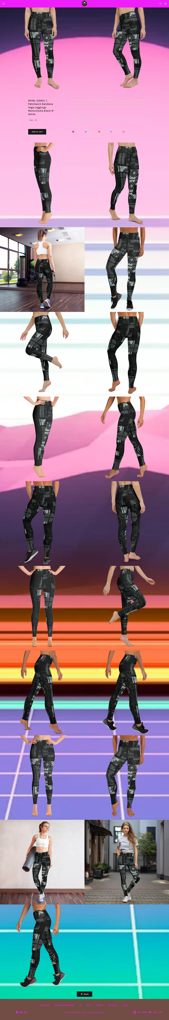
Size (31, 120)
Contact (99, 1005)
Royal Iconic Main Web (65, 1005)
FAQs (88, 1005)
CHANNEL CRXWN (79, 1012)
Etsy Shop (45, 1005)
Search (125, 1005)
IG (81, 1005)
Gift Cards (112, 1005)
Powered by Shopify (96, 1012)
